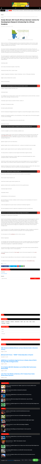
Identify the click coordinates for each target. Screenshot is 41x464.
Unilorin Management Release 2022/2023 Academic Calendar (17, 85)
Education (4, 16)
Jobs (24, 321)
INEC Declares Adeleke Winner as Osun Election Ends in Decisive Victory (18, 394)
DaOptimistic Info (11, 460)
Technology (3, 323)
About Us (26, 460)
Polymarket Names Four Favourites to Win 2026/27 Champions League (18, 415)
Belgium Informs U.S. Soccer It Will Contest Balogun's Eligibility (17, 424)
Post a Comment (4, 273)
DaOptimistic (4, 26)
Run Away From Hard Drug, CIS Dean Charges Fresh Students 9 (18, 212)
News (30, 321)
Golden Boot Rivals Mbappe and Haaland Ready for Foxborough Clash (18, 428)
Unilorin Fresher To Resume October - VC (14, 171)
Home (2, 16)
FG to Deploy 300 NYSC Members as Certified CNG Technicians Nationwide (19, 449)
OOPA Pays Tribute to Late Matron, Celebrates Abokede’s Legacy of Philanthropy (25, 10)
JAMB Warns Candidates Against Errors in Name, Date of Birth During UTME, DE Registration (22, 403)
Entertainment (17, 321)
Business (3, 321)
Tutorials (7, 323)
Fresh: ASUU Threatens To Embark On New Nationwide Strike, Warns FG (19, 126)
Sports (34, 321)
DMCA (39, 460)
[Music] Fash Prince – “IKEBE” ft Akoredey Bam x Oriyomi (17, 355)
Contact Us (30, 460)
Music (27, 321)
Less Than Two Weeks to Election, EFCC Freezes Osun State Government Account (20, 454)
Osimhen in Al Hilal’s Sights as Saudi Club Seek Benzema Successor (18, 410)
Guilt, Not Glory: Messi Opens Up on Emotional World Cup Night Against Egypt (20, 419)
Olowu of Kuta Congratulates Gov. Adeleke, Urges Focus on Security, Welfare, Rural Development (21, 386)
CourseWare (7, 321)
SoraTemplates (7, 462)
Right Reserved (13, 462)
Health (22, 321)
